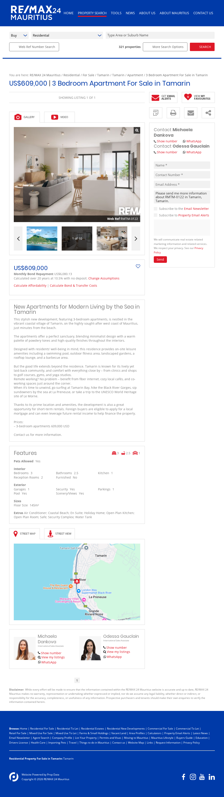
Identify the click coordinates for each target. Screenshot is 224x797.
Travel (73, 742)
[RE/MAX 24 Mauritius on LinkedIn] (212, 777)
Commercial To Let (187, 728)
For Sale (88, 75)
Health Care (38, 742)
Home (23, 728)
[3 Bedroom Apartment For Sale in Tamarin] (77, 174)
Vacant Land (118, 733)
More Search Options (168, 47)
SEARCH (205, 47)
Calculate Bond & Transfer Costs (73, 285)
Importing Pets (57, 742)
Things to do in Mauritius (94, 742)
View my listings (53, 657)
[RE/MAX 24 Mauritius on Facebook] (183, 777)
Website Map (136, 742)
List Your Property (86, 737)
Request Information (168, 742)
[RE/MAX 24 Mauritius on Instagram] (193, 777)
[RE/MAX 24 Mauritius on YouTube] (202, 777)
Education (202, 737)
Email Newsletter (196, 209)
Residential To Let (67, 728)
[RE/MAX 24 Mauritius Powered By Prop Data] (13, 776)
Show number (51, 653)
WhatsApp (48, 662)
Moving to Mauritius (136, 737)
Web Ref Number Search (37, 47)
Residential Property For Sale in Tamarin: (36, 758)
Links (150, 742)
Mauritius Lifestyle (162, 737)
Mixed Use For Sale (41, 733)
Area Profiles (137, 733)
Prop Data (53, 774)
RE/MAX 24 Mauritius (45, 75)
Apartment (135, 75)
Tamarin (103, 75)
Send (160, 259)
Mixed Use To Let (66, 733)
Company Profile (62, 737)
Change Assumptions (103, 278)
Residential (71, 75)
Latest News (200, 733)
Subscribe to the (184, 209)
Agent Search (41, 737)
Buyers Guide (184, 737)
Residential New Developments (126, 728)
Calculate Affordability (30, 285)
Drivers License (18, 742)
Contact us (118, 742)
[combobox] (161, 35)
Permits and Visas (110, 737)
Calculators (154, 733)
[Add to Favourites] (138, 266)
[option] (112, 238)
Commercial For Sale (160, 728)
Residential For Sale (42, 728)
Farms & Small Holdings (93, 733)
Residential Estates (92, 728)
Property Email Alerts (193, 215)
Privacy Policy (191, 742)
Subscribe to (184, 215)
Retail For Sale (17, 733)
